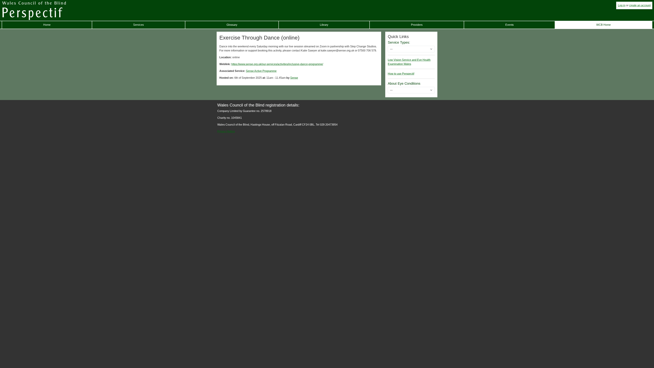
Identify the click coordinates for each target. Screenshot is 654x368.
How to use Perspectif (401, 73)
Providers (417, 24)
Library (324, 24)
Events (509, 24)
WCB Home (603, 24)
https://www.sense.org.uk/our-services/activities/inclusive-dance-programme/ (277, 64)
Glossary (232, 24)
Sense (294, 77)
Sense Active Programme (261, 71)
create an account (640, 5)
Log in (621, 5)
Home (47, 24)
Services (138, 24)
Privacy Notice (226, 131)
